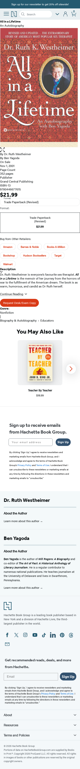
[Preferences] (57, 14)
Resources (11, 725)
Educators (47, 320)
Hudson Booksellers (34, 255)
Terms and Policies (17, 735)
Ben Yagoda (11, 158)
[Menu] (6, 13)
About (8, 715)
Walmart (7, 264)
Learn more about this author (22, 521)
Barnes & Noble (30, 247)
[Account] (65, 14)
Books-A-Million (56, 247)
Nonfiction (7, 312)
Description (8, 269)
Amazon (7, 247)
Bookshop (9, 255)
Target (57, 255)
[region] (40, 368)
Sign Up (63, 442)
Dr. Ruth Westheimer (27, 500)
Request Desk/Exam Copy (19, 303)
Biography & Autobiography (18, 320)
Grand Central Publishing (16, 181)
